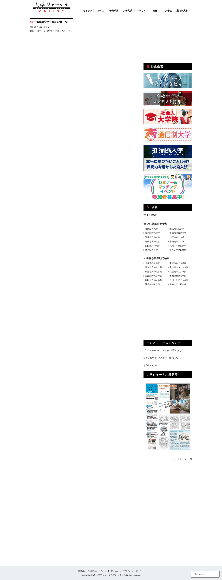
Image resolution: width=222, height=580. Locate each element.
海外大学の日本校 (178, 250)
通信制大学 (182, 10)
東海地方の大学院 (153, 271)
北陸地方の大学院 (178, 271)
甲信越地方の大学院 (179, 267)
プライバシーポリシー (133, 571)
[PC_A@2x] (168, 199)
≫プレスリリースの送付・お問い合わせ (163, 358)
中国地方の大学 (177, 241)
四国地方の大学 (152, 246)
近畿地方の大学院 (153, 276)
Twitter (96, 571)
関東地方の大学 (152, 233)
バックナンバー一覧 (182, 459)
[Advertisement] (168, 38)
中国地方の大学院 (178, 276)
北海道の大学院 (152, 263)
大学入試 (127, 10)
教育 (155, 10)
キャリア (141, 10)
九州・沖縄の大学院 (179, 280)
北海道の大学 (151, 228)
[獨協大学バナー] (168, 170)
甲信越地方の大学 (178, 233)
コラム (100, 10)
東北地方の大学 (177, 228)
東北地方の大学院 (178, 263)
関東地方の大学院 (153, 267)
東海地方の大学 (152, 237)
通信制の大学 (151, 250)
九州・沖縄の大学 (178, 246)
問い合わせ (116, 571)
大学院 (168, 10)
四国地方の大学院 (153, 280)
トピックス (86, 10)
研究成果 (113, 10)
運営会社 (82, 571)
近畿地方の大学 (152, 241)
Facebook (105, 571)
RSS (90, 571)
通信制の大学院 (152, 284)
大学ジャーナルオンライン (111, 575)
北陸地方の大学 (177, 237)
